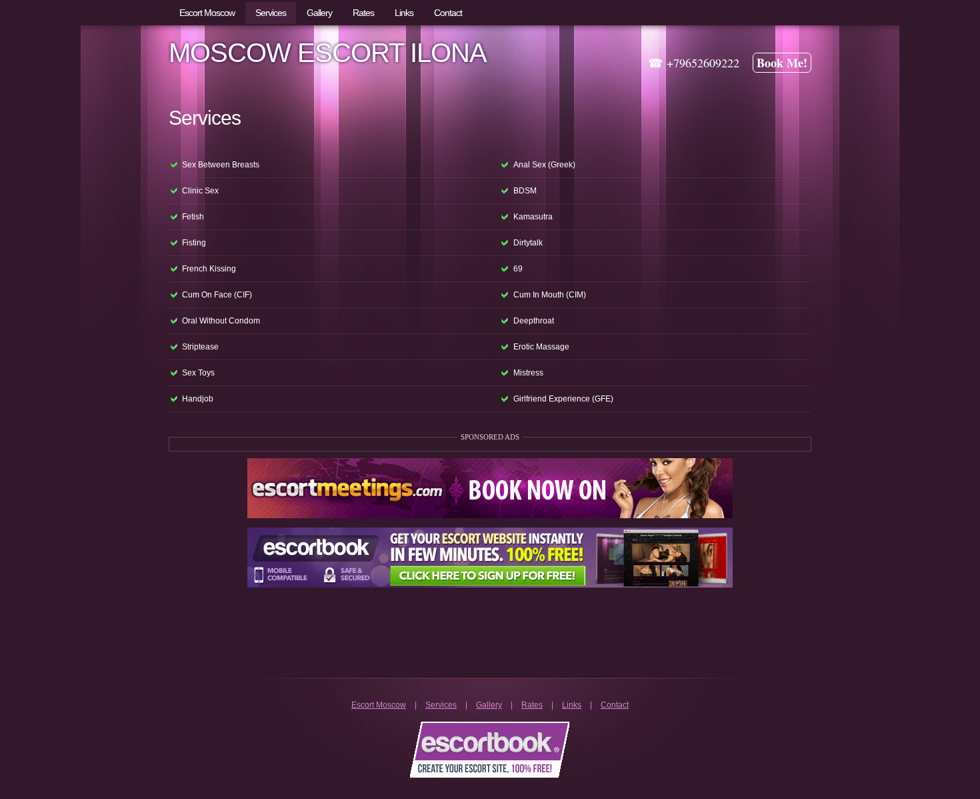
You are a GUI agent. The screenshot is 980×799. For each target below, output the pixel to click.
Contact (615, 705)
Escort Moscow (378, 705)
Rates (532, 705)
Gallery (489, 705)
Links (571, 705)
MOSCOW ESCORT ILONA (328, 52)
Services (441, 705)
